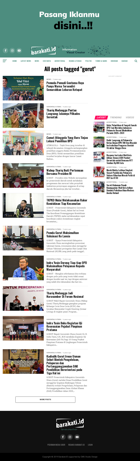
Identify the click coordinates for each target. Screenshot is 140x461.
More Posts (45, 399)
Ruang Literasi (75, 60)
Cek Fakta (47, 60)
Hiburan (114, 60)
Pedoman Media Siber (56, 444)
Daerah (125, 60)
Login (90, 444)
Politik (88, 60)
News (37, 60)
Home (14, 60)
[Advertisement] (115, 95)
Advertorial (60, 60)
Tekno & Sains (101, 60)
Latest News (26, 60)
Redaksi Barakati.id (76, 444)
